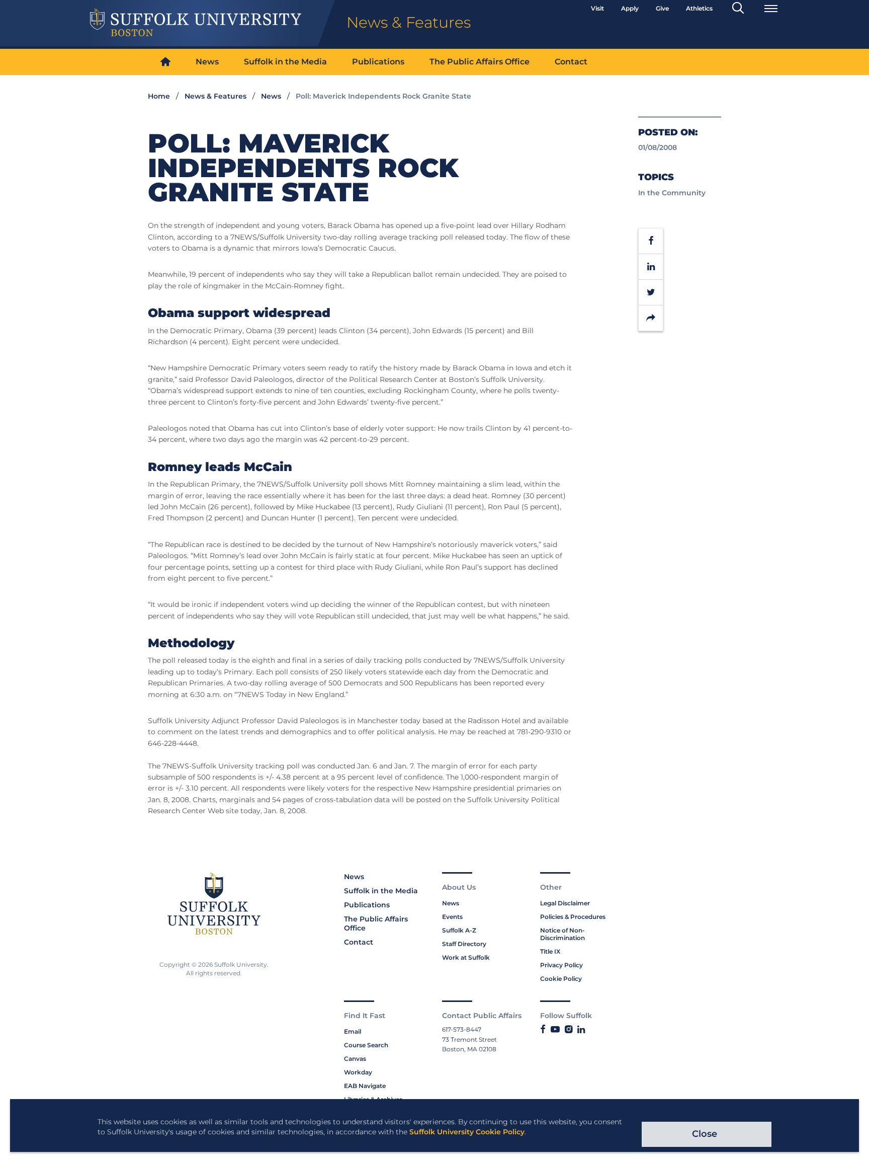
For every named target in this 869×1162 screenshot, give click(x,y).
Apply (630, 8)
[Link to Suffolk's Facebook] (543, 1030)
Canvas (355, 1058)
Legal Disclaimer (565, 903)
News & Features (215, 96)
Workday (358, 1072)
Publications (378, 61)
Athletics (699, 8)
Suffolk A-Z (459, 930)
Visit (597, 8)
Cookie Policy (561, 978)
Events (452, 916)
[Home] (165, 62)
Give (662, 8)
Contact (571, 61)
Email (352, 1031)
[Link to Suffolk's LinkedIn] (581, 1030)
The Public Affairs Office (479, 61)
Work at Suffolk (466, 957)
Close (704, 1133)
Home (159, 96)
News (207, 61)
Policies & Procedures (572, 916)
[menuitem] (165, 62)
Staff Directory (464, 944)
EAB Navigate (365, 1086)
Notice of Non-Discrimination (562, 934)
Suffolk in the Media (285, 61)
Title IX (550, 951)
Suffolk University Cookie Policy (467, 1131)
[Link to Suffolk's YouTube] (555, 1030)
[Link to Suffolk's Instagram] (568, 1030)
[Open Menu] (771, 9)
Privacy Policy (561, 965)
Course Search (366, 1045)
